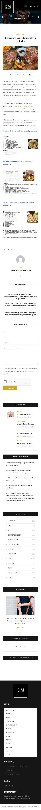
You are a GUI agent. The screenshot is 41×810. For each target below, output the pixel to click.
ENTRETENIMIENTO (15, 535)
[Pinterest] (23, 74)
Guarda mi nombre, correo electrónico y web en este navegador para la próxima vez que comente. (20, 371)
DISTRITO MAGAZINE (20, 270)
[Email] (30, 74)
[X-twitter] (34, 6)
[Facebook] (30, 6)
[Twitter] (17, 74)
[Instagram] (37, 6)
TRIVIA (10, 577)
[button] (25, 6)
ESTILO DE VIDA (13, 540)
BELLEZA (19, 411)
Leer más (20, 627)
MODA (10, 559)
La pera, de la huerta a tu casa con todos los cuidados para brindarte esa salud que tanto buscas (20, 305)
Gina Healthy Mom (24, 106)
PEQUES (11, 563)
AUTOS (10, 526)
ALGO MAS (11, 521)
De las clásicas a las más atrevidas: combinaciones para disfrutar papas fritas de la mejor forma (20, 296)
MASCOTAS (12, 554)
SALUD (19, 431)
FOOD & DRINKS (20, 34)
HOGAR (10, 549)
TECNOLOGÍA (21, 421)
